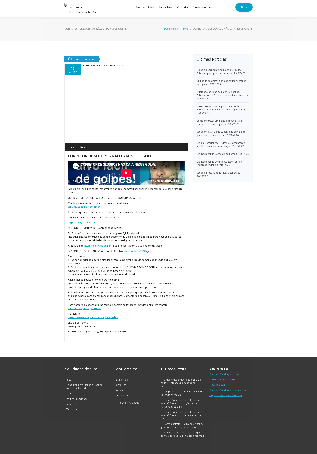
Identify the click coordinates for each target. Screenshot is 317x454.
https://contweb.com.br (98, 245)
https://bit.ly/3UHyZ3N (81, 222)
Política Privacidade (77, 398)
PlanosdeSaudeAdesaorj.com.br (227, 390)
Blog (244, 7)
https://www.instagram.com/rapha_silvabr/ (93, 317)
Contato (182, 7)
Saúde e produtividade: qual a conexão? (218, 172)
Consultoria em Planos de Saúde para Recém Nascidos (83, 386)
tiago (72, 147)
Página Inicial (145, 7)
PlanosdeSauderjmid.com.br (225, 374)
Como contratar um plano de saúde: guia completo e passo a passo (219, 122)
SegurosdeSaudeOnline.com (225, 395)
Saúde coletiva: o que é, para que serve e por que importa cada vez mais (221, 133)
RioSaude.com (217, 384)
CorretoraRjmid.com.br (222, 379)
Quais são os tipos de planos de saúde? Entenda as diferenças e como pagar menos (221, 108)
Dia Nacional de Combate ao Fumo (216, 153)
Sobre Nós (165, 7)
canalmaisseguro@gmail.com (84, 206)
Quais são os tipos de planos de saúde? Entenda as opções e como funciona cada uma (222, 93)
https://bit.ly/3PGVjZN (138, 251)
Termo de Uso (202, 7)
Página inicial (171, 28)
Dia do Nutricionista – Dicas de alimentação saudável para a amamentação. (221, 144)
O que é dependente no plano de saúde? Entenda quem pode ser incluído (219, 71)
